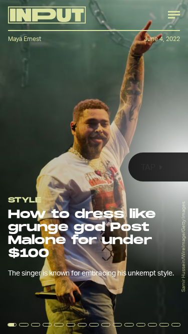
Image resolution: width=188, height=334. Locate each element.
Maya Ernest (24, 38)
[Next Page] (125, 167)
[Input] (47, 15)
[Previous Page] (31, 167)
